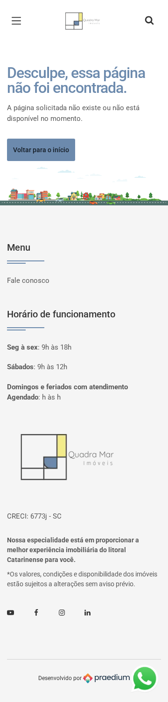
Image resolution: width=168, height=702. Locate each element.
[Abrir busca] (149, 21)
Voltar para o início (41, 150)
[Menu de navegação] (18, 21)
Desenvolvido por (60, 678)
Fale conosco (28, 280)
